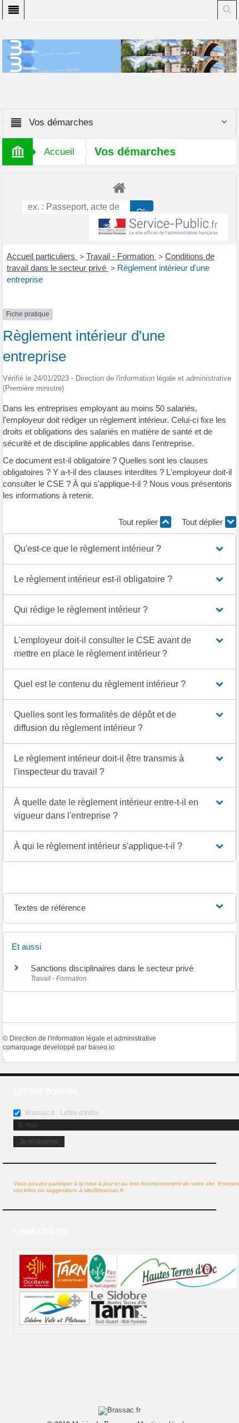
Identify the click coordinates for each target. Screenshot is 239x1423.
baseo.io (101, 1047)
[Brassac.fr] (119, 64)
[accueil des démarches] (119, 187)
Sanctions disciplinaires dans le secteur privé (112, 968)
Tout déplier (203, 522)
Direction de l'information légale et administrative (82, 1038)
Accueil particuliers (42, 256)
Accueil (59, 152)
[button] (119, 549)
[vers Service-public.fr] (158, 227)
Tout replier (139, 522)
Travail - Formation (121, 256)
